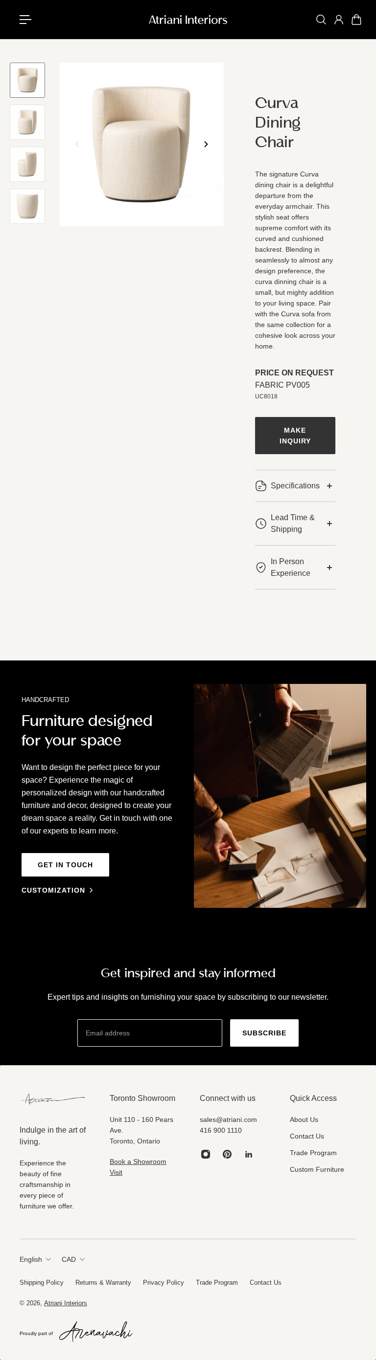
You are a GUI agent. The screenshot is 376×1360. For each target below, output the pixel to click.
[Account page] (339, 19)
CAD (69, 1259)
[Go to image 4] (27, 206)
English (31, 1259)
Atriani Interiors (65, 1303)
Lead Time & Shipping (293, 523)
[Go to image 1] (27, 80)
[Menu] (29, 19)
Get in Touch (65, 865)
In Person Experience (290, 567)
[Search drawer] (321, 19)
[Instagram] (205, 1154)
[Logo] (188, 19)
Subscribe (264, 1033)
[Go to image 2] (27, 122)
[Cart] (356, 19)
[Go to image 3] (27, 164)
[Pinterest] (227, 1154)
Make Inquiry (295, 435)
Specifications (295, 486)
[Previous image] (77, 144)
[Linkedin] (248, 1154)
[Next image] (206, 144)
